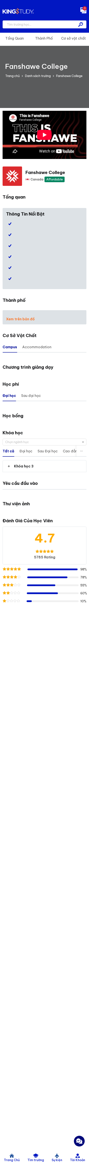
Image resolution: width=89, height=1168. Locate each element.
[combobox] (44, 442)
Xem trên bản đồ (20, 319)
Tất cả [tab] (8, 451)
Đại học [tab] (9, 395)
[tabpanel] (44, 466)
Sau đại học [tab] (31, 395)
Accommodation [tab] (36, 347)
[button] (44, 466)
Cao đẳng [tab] (71, 451)
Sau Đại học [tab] (48, 451)
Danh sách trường (38, 76)
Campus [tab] (10, 347)
